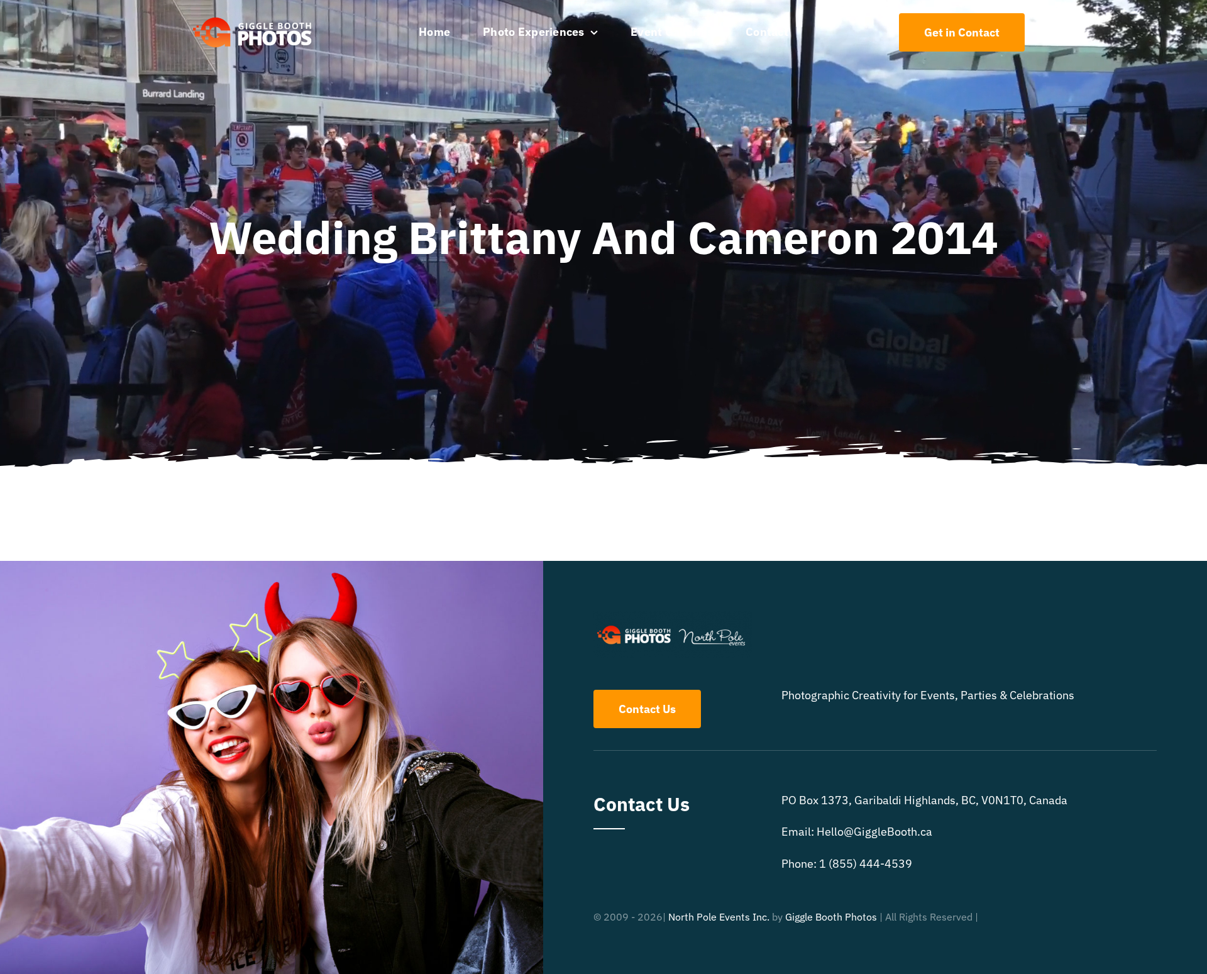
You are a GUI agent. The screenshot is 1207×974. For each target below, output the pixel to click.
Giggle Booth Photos (831, 916)
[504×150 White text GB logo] (253, 16)
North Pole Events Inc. (718, 916)
